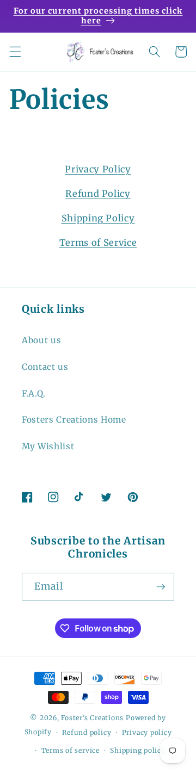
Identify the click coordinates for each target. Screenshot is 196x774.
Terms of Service (98, 243)
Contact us (45, 367)
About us (41, 340)
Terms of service (70, 750)
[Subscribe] (161, 587)
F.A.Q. (34, 393)
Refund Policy (98, 194)
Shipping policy (138, 750)
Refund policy (86, 732)
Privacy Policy (98, 169)
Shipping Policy (98, 218)
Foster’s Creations (92, 718)
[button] (15, 52)
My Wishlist (48, 446)
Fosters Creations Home (74, 419)
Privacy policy (147, 732)
